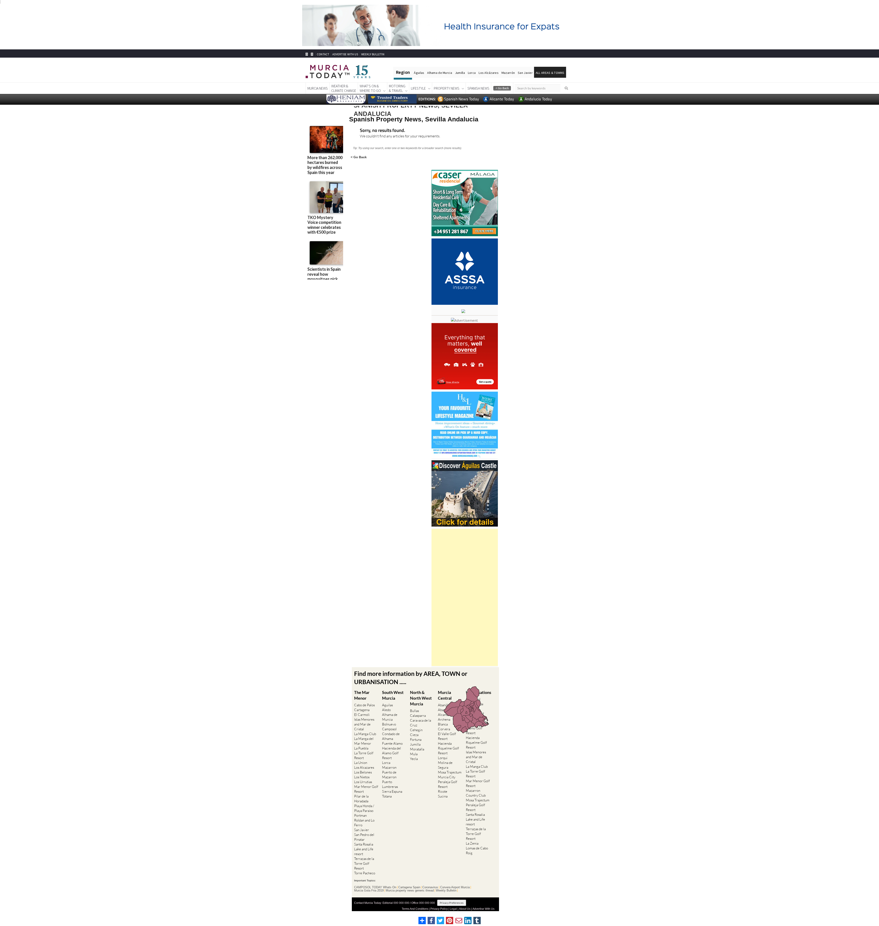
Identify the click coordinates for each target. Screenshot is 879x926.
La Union (360, 762)
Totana (387, 796)
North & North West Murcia (421, 698)
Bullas (414, 711)
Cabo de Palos (364, 705)
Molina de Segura (445, 765)
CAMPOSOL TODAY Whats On (375, 887)
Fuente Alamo (392, 743)
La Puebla (361, 748)
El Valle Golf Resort (447, 736)
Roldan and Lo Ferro (364, 822)
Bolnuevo (389, 724)
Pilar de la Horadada (361, 798)
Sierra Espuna (392, 791)
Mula (414, 754)
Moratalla (417, 749)
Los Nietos (361, 777)
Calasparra (418, 715)
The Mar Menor (361, 695)
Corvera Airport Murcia (455, 887)
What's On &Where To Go (370, 88)
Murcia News (317, 88)
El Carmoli (362, 714)
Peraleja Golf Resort (447, 784)
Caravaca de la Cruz (420, 722)
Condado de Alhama (391, 736)
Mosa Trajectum (449, 772)
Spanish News (478, 88)
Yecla (414, 759)
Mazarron (389, 767)
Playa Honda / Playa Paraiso (364, 808)
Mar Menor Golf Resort (366, 789)
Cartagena (361, 710)
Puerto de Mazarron (389, 774)
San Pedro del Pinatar (364, 837)
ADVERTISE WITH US (345, 54)
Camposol (389, 729)
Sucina (443, 796)
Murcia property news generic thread (410, 890)
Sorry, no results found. (382, 131)
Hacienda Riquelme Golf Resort (448, 748)
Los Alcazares (364, 767)
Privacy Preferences (452, 903)
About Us (464, 908)
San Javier (525, 73)
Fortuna (415, 739)
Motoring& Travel (397, 88)
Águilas (419, 73)
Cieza (414, 735)
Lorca (472, 73)
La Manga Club (365, 734)
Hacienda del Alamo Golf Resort (391, 753)
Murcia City (446, 777)
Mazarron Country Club (476, 793)
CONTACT (323, 54)
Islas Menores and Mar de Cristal (364, 724)
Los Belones (363, 772)
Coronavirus (430, 887)
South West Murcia (393, 695)
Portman (360, 815)
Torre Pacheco (364, 873)
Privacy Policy (439, 908)
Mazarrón (508, 73)
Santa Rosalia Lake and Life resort (363, 849)
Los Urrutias (363, 782)
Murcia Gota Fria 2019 (369, 890)
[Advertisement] (464, 597)
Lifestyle (418, 88)
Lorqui (443, 758)
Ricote (442, 791)
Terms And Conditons (415, 908)
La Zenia (472, 843)
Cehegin (416, 730)
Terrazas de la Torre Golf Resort (364, 863)
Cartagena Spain (409, 887)
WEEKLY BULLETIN (372, 54)
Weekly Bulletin (446, 890)
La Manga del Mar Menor (364, 741)
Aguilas (387, 705)
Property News (446, 88)
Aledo (386, 710)
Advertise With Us (483, 908)
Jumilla (460, 73)
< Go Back (359, 157)
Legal (453, 908)
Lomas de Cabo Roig (477, 850)
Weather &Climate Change (343, 88)
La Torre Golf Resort (363, 755)
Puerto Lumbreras (390, 784)
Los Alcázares (489, 73)
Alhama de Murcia (439, 73)
